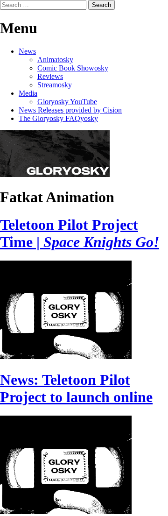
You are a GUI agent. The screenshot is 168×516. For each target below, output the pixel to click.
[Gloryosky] (55, 174)
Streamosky (54, 85)
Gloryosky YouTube (67, 102)
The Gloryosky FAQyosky (58, 118)
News (27, 51)
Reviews (50, 76)
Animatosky (55, 60)
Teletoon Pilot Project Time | (79, 233)
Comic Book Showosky (72, 68)
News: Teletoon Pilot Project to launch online (76, 388)
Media (28, 93)
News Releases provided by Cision (70, 110)
